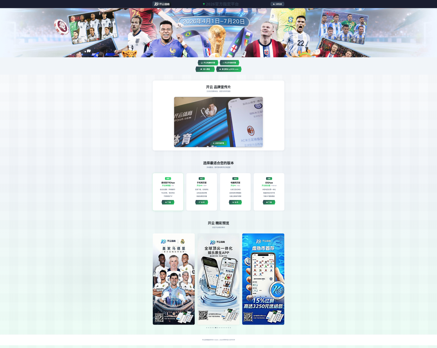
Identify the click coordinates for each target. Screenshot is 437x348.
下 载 (169, 202)
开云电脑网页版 (209, 63)
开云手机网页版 (230, 63)
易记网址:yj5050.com (230, 69)
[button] (206, 327)
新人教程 (206, 69)
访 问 (203, 202)
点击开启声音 (219, 143)
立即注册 (279, 4)
